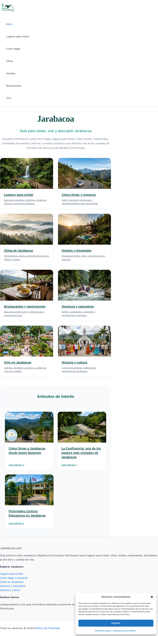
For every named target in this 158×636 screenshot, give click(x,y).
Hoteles (10, 73)
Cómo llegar (13, 48)
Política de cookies (103, 630)
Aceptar (116, 623)
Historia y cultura (10, 590)
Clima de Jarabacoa (11, 581)
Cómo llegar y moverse (13, 577)
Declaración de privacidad (124, 630)
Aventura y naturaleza (12, 585)
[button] (151, 596)
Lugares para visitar (17, 36)
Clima (9, 61)
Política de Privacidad (47, 628)
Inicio (9, 24)
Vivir (8, 98)
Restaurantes (13, 85)
